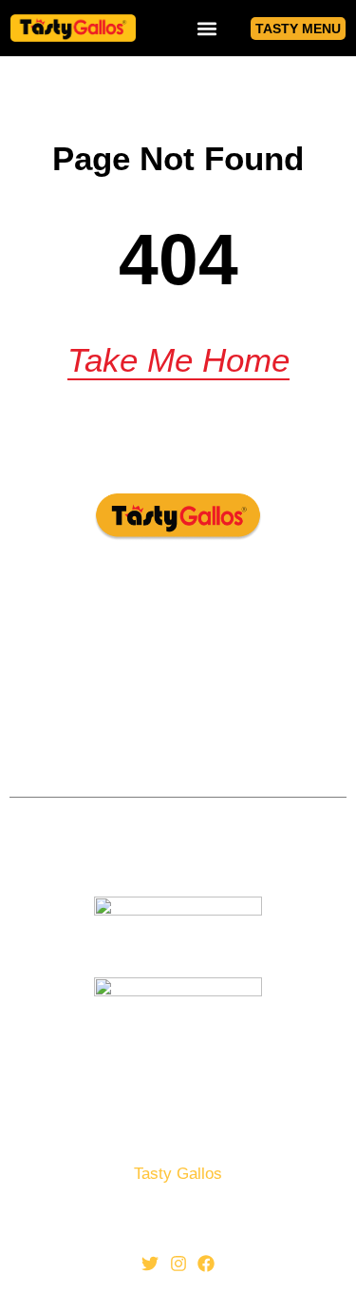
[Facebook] (206, 1264)
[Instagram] (178, 1264)
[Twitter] (150, 1264)
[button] (206, 28)
